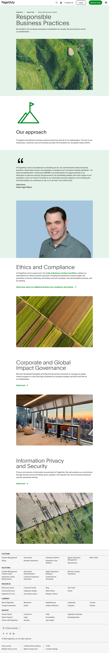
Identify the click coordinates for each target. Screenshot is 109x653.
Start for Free (95, 2)
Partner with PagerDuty (10, 620)
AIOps (4, 560)
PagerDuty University (75, 614)
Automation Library (30, 594)
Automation (28, 557)
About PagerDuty (8, 602)
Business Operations (31, 560)
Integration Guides (30, 591)
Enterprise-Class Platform (51, 561)
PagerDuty (19, 12)
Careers (92, 602)
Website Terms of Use (9, 649)
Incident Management (9, 557)
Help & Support (7, 617)
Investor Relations (52, 605)
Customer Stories (30, 588)
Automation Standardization (29, 572)
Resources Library (8, 588)
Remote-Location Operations (74, 572)
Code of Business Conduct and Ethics (61, 273)
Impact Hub (30, 12)
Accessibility (50, 617)
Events (70, 591)
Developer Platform (52, 557)
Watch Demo (50, 591)
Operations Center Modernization (8, 578)
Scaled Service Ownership (51, 578)
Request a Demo (51, 594)
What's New (94, 557)
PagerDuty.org (51, 602)
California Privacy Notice (32, 646)
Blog (47, 588)
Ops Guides (50, 620)
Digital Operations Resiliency (52, 572)
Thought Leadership (9, 605)
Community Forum (8, 591)
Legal (26, 617)
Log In (81, 2)
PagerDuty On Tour (8, 594)
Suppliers (71, 605)
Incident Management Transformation (9, 572)
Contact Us (69, 2)
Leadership (71, 602)
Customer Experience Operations (31, 578)
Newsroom (27, 602)
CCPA (48, 646)
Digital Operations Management (74, 558)
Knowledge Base (73, 617)
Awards (92, 605)
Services (27, 620)
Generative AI (72, 563)
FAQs (47, 614)
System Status (7, 614)
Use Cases (71, 588)
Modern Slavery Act (31, 649)
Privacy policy (6, 646)
